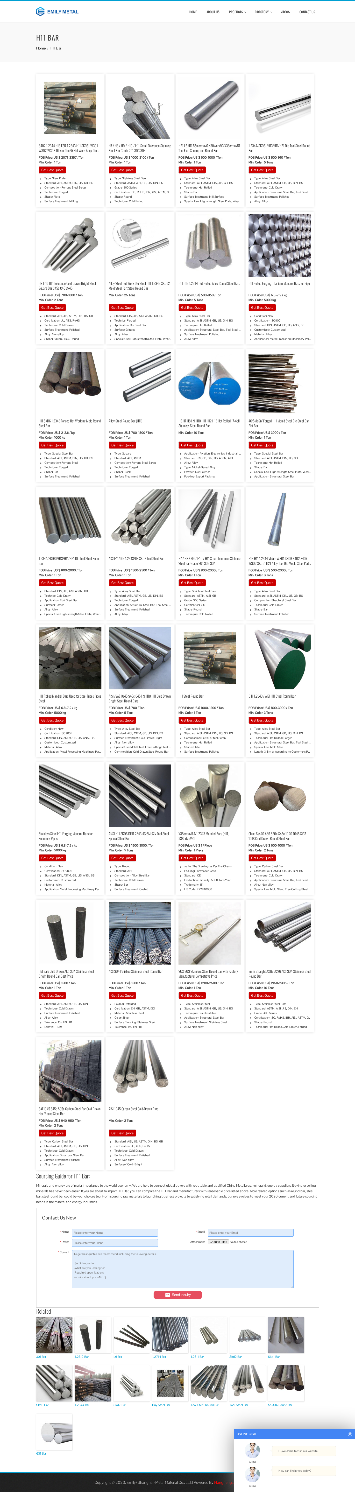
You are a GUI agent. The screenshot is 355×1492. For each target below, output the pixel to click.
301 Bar (41, 1357)
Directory (262, 11)
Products (236, 11)
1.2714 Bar (159, 1357)
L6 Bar (118, 1357)
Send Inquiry (181, 1294)
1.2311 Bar (197, 1357)
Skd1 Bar (274, 1357)
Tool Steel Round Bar (205, 1405)
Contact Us (307, 11)
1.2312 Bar (82, 1357)
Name (64, 1232)
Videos (285, 11)
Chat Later (317, 1481)
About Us (213, 11)
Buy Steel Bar (161, 1405)
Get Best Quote (52, 170)
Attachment (197, 1242)
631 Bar (41, 1453)
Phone (64, 1242)
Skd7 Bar (120, 1405)
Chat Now (293, 1481)
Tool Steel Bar (238, 1405)
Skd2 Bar (235, 1357)
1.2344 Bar (82, 1405)
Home (193, 11)
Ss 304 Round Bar (280, 1405)
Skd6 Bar (42, 1405)
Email (200, 1232)
